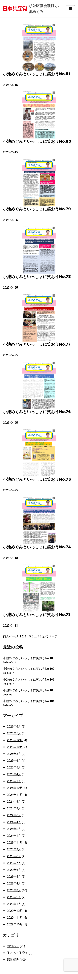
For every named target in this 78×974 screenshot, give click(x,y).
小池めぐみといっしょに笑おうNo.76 (37, 411)
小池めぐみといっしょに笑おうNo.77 (37, 344)
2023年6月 (14, 869)
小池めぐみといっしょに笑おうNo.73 (37, 614)
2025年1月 (14, 781)
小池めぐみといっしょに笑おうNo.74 (37, 547)
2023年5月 (14, 876)
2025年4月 (14, 774)
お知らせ (13, 946)
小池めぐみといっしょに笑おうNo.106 (28, 679)
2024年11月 (15, 794)
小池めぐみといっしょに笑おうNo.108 (28, 658)
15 (39, 636)
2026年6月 (14, 726)
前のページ (10, 636)
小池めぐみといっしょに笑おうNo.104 (28, 701)
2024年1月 (14, 835)
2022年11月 (15, 917)
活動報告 (13, 959)
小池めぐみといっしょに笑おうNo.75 (37, 479)
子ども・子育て (17, 953)
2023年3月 (14, 890)
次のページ (49, 636)
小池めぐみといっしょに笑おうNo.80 (37, 141)
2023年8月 (14, 856)
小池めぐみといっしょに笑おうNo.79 (37, 209)
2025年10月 (15, 747)
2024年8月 (14, 808)
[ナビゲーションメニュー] (70, 8)
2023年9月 (14, 849)
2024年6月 (14, 815)
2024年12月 (15, 788)
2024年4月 (14, 822)
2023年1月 (14, 904)
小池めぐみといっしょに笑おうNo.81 (36, 73)
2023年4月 (14, 883)
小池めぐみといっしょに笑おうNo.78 (37, 276)
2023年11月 (15, 842)
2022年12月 (15, 910)
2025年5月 (14, 767)
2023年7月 (14, 863)
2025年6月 (14, 760)
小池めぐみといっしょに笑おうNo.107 (28, 668)
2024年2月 (14, 828)
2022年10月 (15, 924)
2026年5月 (14, 733)
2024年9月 (14, 801)
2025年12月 (15, 740)
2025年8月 (14, 753)
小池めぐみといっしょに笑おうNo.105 (28, 690)
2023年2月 (14, 897)
